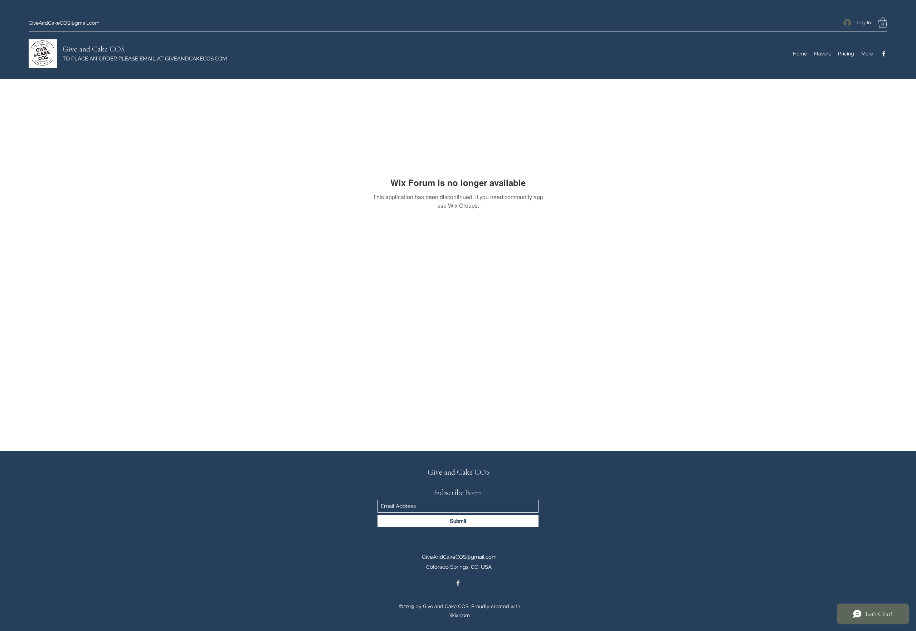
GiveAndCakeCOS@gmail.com (64, 23)
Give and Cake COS (94, 49)
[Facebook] (883, 53)
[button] (882, 23)
